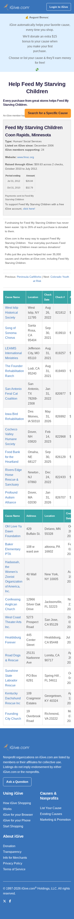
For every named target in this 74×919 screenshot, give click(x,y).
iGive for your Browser (18, 814)
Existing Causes (51, 814)
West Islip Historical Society (11, 312)
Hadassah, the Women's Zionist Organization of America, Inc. (13, 576)
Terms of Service (14, 869)
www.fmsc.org (25, 157)
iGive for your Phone (17, 820)
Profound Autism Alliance (11, 497)
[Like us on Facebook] (10, 901)
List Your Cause (50, 808)
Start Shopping (13, 826)
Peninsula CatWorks (29, 276)
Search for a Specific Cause (48, 113)
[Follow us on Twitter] (4, 901)
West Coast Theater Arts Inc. (13, 622)
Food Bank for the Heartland (12, 456)
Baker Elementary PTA (12, 549)
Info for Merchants (15, 857)
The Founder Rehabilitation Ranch (14, 370)
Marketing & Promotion (55, 819)
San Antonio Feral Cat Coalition (13, 393)
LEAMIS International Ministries (13, 353)
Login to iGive (59, 6)
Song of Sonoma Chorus (11, 332)
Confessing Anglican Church (12, 604)
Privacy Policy (12, 863)
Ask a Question (17, 781)
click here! (29, 208)
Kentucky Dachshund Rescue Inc (13, 698)
